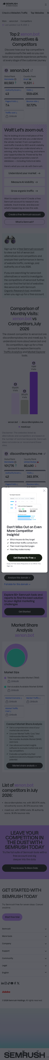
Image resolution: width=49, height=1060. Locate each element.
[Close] (44, 490)
